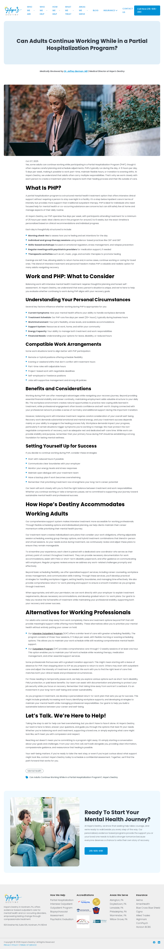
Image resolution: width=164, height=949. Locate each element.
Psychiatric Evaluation (61, 919)
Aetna (139, 900)
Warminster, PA (118, 915)
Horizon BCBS (143, 927)
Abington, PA (116, 900)
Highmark (141, 919)
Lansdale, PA (116, 907)
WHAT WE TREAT (68, 10)
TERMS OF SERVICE (28, 945)
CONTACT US (127, 10)
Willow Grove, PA (118, 919)
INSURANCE (109, 10)
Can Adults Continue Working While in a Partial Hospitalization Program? (65, 777)
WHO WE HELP (42, 10)
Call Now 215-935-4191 (147, 10)
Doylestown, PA (118, 903)
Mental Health (34, 770)
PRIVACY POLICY (11, 945)
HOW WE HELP (55, 10)
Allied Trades (143, 915)
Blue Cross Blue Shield (148, 907)
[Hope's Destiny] (13, 7)
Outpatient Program (61, 907)
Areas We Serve (82, 10)
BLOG (95, 10)
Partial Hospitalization (61, 900)
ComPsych (142, 923)
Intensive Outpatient (61, 903)
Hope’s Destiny (110, 777)
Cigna (139, 911)
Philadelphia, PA (118, 911)
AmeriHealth (143, 903)
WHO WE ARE (29, 10)
